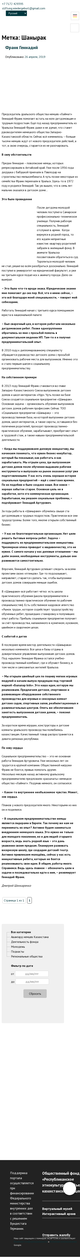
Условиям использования (63, 1241)
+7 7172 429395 (12, 4)
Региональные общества (26, 956)
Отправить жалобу (56, 1235)
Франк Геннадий (21, 47)
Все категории (21, 931)
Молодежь (18, 946)
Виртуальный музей (57, 1209)
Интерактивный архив (59, 1214)
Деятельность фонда (24, 941)
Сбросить (35, 993)
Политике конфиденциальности (30, 1241)
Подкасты (17, 951)
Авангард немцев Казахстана (30, 936)
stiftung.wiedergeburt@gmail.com (23, 8)
